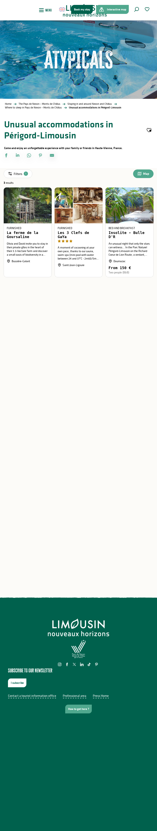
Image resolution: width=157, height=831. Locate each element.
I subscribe (17, 683)
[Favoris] (147, 9)
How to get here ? (78, 709)
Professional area (74, 696)
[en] (62, 9)
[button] (136, 9)
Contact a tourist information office (32, 696)
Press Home (101, 696)
